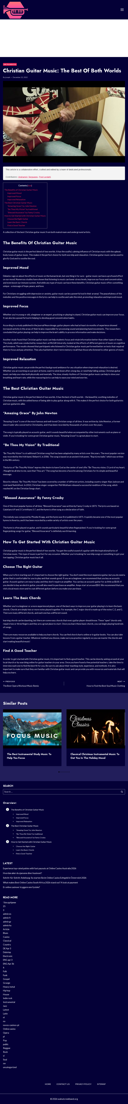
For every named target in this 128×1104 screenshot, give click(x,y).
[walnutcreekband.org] (15, 9)
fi (3, 967)
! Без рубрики (9, 902)
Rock (5, 1052)
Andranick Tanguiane (28, 177)
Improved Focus (14, 196)
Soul (5, 1059)
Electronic (7, 956)
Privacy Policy (83, 1084)
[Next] (121, 740)
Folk (5, 971)
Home (48, 1084)
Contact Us (63, 1084)
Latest (6, 1009)
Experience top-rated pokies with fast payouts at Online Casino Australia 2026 (39, 868)
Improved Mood (14, 193)
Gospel (6, 979)
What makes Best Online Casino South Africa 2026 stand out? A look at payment (40, 882)
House (6, 994)
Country (7, 944)
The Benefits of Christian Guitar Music (21, 190)
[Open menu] (122, 9)
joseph (7, 77)
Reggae (6, 1048)
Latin (5, 1013)
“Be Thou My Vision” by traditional (22, 209)
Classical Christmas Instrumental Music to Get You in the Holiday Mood (94, 756)
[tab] (59, 772)
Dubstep (7, 952)
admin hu (7, 925)
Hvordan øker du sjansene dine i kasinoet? (22, 873)
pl (4, 1036)
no (4, 1021)
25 (4, 906)
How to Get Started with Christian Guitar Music (25, 216)
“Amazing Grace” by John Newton (21, 206)
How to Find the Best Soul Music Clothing (106, 683)
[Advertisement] (64, 38)
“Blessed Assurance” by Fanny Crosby (23, 212)
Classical (7, 940)
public (5, 1044)
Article (6, 929)
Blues (5, 933)
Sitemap (101, 1084)
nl (4, 1017)
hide (29, 186)
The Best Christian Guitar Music (18, 202)
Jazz (5, 1006)
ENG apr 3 (7, 960)
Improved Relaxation (16, 199)
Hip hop (6, 990)
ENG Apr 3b (8, 963)
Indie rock (7, 998)
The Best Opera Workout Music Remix (21, 683)
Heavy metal (9, 986)
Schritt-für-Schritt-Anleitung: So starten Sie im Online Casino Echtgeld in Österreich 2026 (44, 877)
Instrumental (10, 64)
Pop (5, 1040)
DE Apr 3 (7, 948)
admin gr (7, 921)
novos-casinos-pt (11, 1025)
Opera (6, 1032)
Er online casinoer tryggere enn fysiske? (21, 887)
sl (3, 1055)
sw (4, 1063)
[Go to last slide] (7, 740)
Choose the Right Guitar (17, 219)
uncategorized (10, 1067)
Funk (5, 975)
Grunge (6, 983)
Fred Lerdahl (45, 177)
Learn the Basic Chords (17, 222)
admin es (7, 914)
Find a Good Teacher (16, 225)
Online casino (9, 1029)
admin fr (7, 917)
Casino (6, 937)
